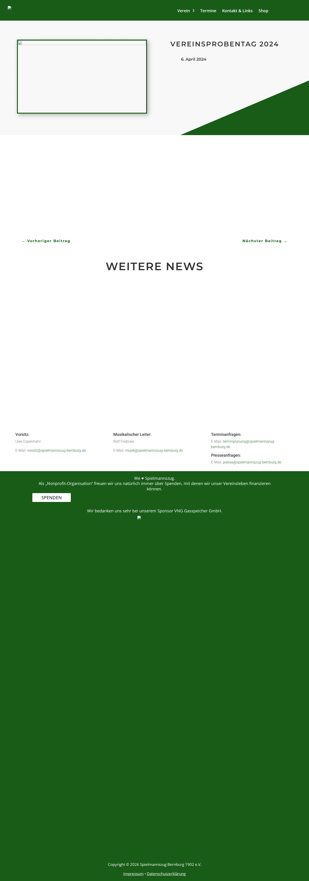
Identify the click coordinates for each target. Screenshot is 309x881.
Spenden (51, 497)
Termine (208, 11)
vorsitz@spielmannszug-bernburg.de (56, 450)
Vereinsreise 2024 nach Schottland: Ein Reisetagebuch (100, 369)
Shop (263, 11)
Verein (183, 11)
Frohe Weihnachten (60, 314)
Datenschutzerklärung (166, 873)
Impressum (133, 873)
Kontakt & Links (237, 11)
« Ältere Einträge (50, 413)
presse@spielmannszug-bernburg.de (252, 462)
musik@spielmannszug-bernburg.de (154, 450)
